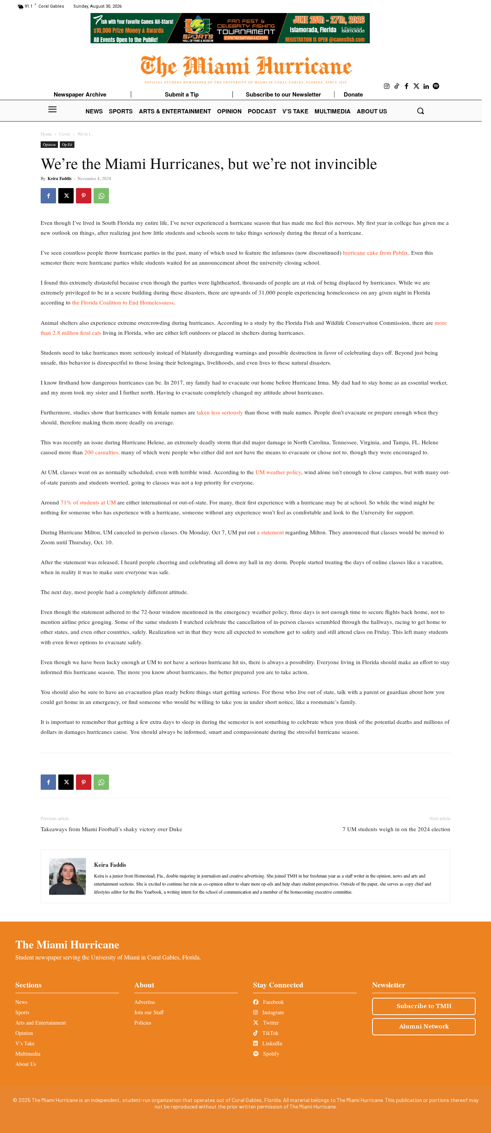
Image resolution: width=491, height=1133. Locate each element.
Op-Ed (67, 144)
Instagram (272, 1012)
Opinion (49, 144)
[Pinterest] (83, 195)
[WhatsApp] (101, 195)
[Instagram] (387, 87)
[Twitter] (417, 87)
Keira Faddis (59, 178)
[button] (420, 111)
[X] (66, 195)
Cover (64, 134)
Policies (142, 1022)
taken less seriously (220, 412)
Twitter (270, 1022)
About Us (25, 1064)
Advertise (144, 1001)
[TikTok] (397, 87)
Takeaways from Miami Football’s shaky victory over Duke (111, 829)
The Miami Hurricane (67, 944)
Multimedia (27, 1053)
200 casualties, (101, 452)
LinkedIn (271, 1043)
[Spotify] (436, 87)
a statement (270, 532)
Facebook (273, 1001)
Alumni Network (424, 1026)
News (21, 1001)
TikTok (269, 1032)
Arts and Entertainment (40, 1022)
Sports (22, 1012)
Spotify (270, 1053)
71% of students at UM (88, 502)
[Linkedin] (426, 87)
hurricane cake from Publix (375, 252)
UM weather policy (278, 472)
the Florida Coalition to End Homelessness (123, 302)
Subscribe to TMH (424, 1006)
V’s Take (25, 1043)
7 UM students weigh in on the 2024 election (396, 829)
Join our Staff (148, 1012)
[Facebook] (407, 87)
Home (46, 134)
